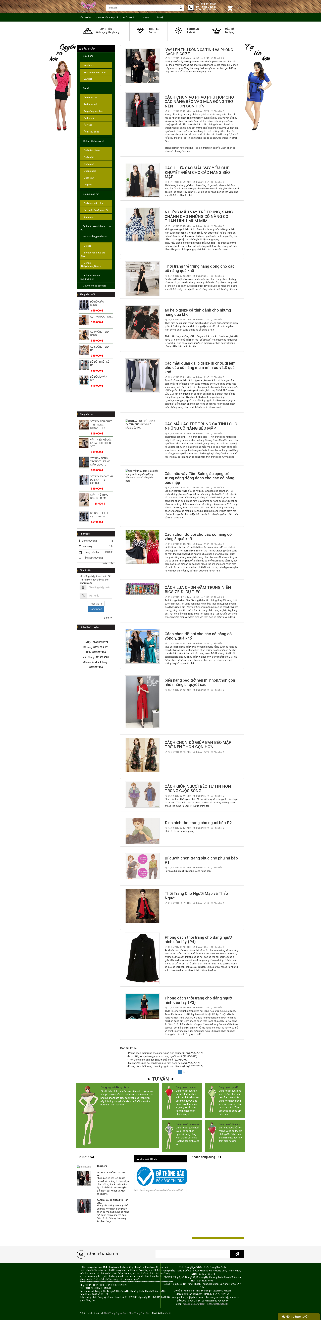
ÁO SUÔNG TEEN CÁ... (100, 333)
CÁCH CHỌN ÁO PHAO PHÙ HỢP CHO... (112, 1201)
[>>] (237, 1254)
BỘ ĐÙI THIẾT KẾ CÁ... (99, 348)
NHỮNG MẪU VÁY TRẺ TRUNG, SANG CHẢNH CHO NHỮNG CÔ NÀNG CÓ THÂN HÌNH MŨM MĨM (199, 216)
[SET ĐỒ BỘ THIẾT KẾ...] (84, 380)
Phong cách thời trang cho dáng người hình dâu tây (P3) (199, 1000)
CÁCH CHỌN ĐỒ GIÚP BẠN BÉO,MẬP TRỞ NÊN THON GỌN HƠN (198, 744)
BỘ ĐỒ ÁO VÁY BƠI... (98, 363)
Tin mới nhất (85, 1157)
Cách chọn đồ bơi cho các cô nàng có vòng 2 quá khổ (198, 636)
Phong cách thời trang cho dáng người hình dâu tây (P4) (199, 939)
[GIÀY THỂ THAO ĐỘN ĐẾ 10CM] (84, 481)
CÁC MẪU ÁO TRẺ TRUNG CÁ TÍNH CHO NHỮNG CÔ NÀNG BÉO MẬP (201, 426)
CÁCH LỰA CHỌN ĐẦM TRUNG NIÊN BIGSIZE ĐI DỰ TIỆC (198, 589)
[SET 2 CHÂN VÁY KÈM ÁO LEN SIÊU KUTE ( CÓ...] (84, 516)
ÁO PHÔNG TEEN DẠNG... (100, 318)
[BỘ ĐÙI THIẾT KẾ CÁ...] (84, 350)
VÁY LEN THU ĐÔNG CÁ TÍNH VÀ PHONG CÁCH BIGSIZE (199, 52)
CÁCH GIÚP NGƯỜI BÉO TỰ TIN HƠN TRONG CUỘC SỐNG (198, 788)
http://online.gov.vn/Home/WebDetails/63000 (158, 1190)
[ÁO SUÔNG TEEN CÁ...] (84, 335)
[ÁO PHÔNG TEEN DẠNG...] (84, 320)
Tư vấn (160, 1079)
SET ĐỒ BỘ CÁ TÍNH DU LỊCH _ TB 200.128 (101, 461)
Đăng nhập (96, 609)
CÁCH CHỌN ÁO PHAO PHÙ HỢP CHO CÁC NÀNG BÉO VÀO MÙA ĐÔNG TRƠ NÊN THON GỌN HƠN (199, 101)
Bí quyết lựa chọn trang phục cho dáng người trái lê (162, 1056)
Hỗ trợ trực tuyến (297, 1316)
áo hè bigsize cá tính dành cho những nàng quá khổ (198, 312)
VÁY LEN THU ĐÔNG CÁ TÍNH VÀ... (111, 1173)
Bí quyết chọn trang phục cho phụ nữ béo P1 (201, 860)
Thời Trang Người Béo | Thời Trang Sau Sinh (127, 1313)
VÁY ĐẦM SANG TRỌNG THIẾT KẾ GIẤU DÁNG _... (100, 443)
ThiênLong (102, 1166)
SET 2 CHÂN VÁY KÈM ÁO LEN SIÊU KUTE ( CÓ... (100, 516)
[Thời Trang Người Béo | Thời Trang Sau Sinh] (89, 6)
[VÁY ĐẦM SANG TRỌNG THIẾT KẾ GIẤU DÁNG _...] (84, 444)
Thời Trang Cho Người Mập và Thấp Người (196, 895)
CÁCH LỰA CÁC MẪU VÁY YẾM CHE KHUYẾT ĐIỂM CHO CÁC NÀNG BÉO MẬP (197, 172)
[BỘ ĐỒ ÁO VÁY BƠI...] (84, 365)
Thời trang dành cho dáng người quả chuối (158, 1059)
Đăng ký (108, 617)
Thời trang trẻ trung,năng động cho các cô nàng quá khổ (200, 268)
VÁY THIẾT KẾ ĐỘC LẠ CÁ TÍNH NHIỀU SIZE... (101, 424)
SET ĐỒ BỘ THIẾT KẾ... (100, 378)
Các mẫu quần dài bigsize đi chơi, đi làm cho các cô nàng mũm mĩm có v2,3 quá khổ (200, 367)
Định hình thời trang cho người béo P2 (198, 822)
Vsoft (168, 1313)
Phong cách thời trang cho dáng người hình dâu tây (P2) (165, 1053)
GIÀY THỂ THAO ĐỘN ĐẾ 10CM (99, 478)
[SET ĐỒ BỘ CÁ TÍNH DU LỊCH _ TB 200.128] (84, 461)
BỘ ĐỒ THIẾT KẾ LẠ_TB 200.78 (99, 496)
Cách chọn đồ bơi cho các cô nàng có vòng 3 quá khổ (198, 536)
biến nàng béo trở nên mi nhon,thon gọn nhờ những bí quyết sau (200, 682)
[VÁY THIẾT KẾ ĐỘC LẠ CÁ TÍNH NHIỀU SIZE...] (84, 424)
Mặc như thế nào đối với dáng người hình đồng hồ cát (164, 1063)
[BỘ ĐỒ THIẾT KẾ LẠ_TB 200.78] (84, 498)
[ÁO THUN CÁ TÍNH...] (84, 305)
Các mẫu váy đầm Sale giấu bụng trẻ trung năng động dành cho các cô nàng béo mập (199, 478)
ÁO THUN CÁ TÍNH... (101, 301)
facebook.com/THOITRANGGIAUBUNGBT (206, 1304)
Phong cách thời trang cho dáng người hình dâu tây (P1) (165, 1066)
